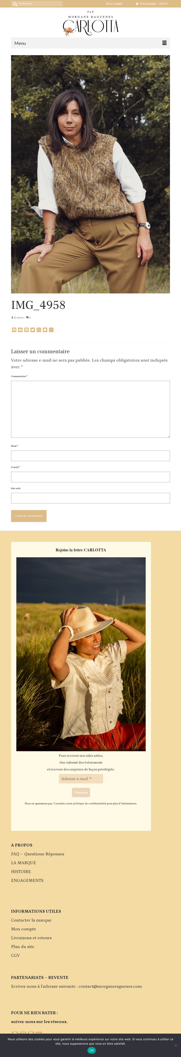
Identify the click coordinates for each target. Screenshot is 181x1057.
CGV (15, 955)
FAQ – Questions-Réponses (37, 854)
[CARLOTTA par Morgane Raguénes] (90, 23)
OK (92, 1050)
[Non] (175, 1045)
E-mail (15, 467)
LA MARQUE (23, 862)
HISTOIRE (21, 871)
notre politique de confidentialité (86, 803)
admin (20, 317)
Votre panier (154, 3)
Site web (16, 488)
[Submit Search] (14, 3)
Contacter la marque (31, 920)
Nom (14, 446)
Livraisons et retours (31, 937)
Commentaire (19, 376)
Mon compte (23, 929)
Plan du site (22, 946)
